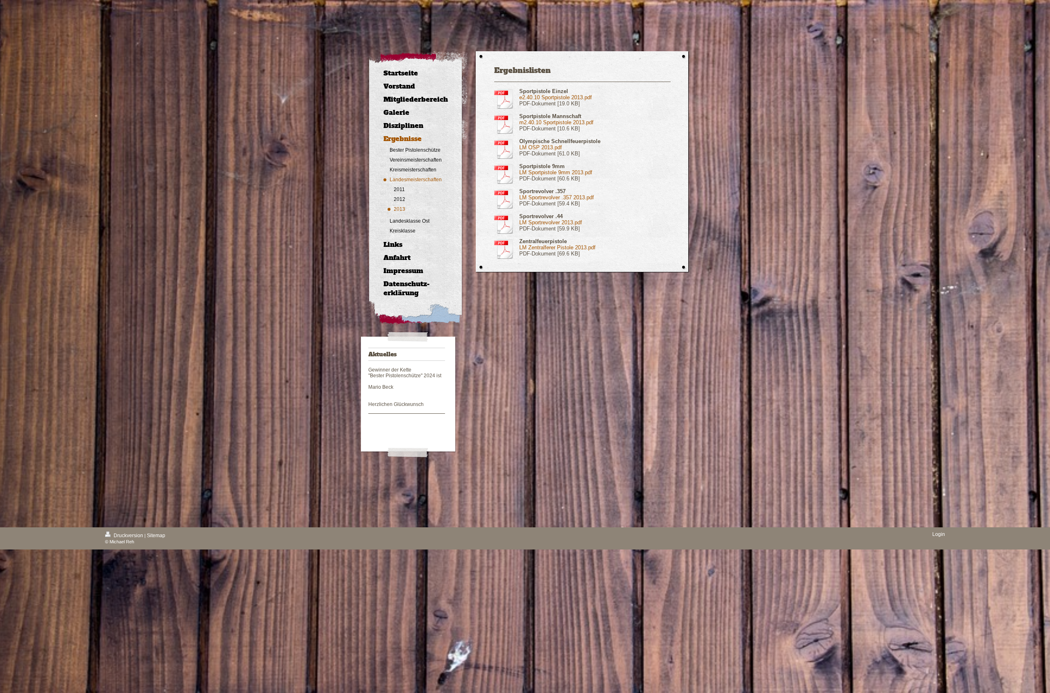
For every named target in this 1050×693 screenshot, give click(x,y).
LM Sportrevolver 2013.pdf (550, 222)
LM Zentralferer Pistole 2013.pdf (557, 247)
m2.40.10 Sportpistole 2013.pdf (556, 122)
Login (938, 534)
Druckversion (128, 535)
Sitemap (156, 535)
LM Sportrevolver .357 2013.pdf (556, 197)
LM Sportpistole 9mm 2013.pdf (555, 172)
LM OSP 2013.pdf (540, 147)
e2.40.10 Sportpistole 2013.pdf (555, 97)
